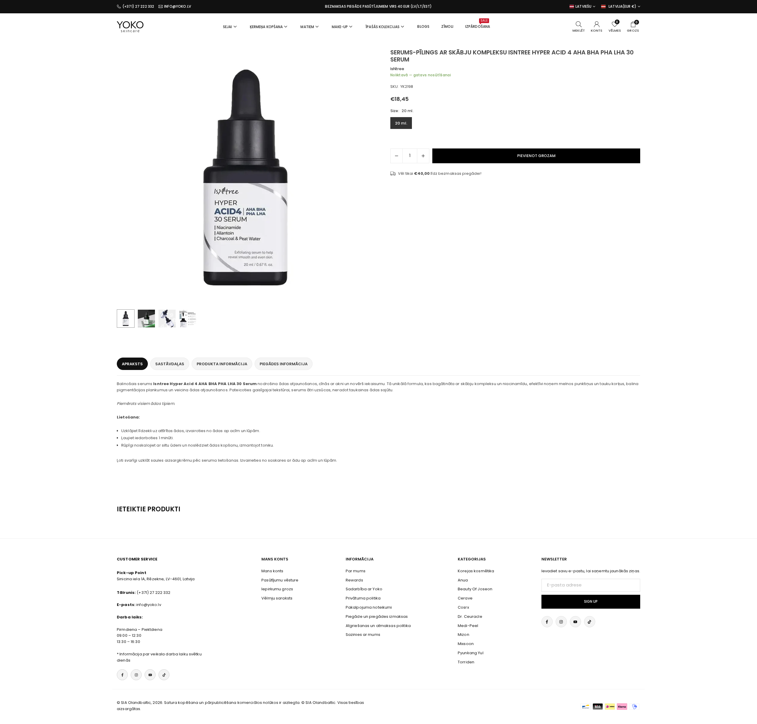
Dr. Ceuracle (470, 616)
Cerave (465, 598)
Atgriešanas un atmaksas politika (378, 625)
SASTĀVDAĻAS (169, 364)
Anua (463, 580)
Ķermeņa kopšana (266, 26)
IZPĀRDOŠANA (477, 23)
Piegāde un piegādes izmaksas (377, 616)
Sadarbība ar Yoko (364, 589)
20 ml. (401, 123)
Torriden (466, 662)
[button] (359, 178)
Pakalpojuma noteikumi (369, 607)
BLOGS (423, 26)
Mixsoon (466, 644)
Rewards (354, 580)
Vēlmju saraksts (276, 598)
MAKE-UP (340, 26)
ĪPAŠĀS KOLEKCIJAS (382, 26)
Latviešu (583, 6)
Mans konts (272, 571)
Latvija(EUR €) (622, 6)
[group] (245, 177)
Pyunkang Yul (470, 653)
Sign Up (591, 601)
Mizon (463, 634)
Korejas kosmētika (476, 571)
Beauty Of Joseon (475, 589)
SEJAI (227, 26)
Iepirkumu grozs (277, 589)
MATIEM (307, 26)
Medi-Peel (468, 625)
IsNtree (397, 69)
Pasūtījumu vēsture (279, 580)
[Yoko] (130, 26)
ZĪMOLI (447, 26)
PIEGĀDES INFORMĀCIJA (284, 364)
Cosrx (463, 607)
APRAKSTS (132, 364)
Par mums (355, 571)
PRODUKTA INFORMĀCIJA (222, 364)
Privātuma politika (363, 598)
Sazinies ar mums (363, 634)
